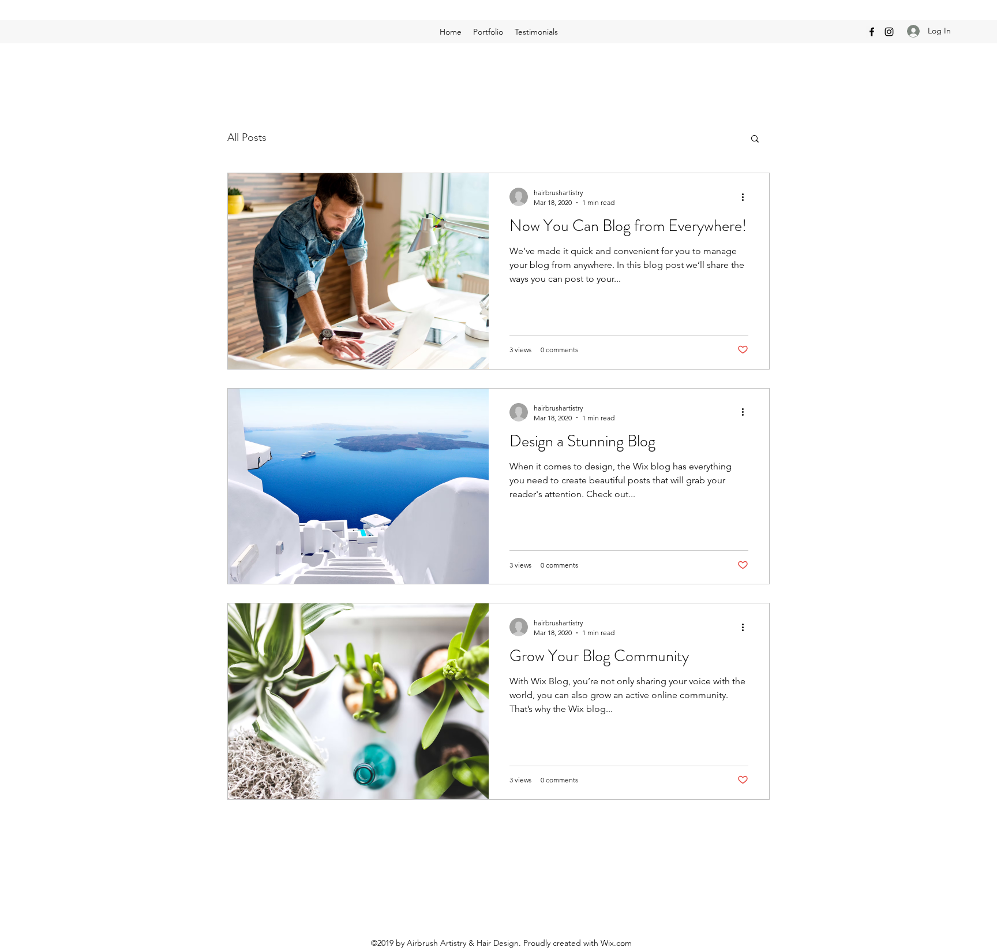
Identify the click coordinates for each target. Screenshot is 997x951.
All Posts (247, 137)
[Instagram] (889, 32)
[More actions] (747, 197)
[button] (754, 139)
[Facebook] (872, 32)
